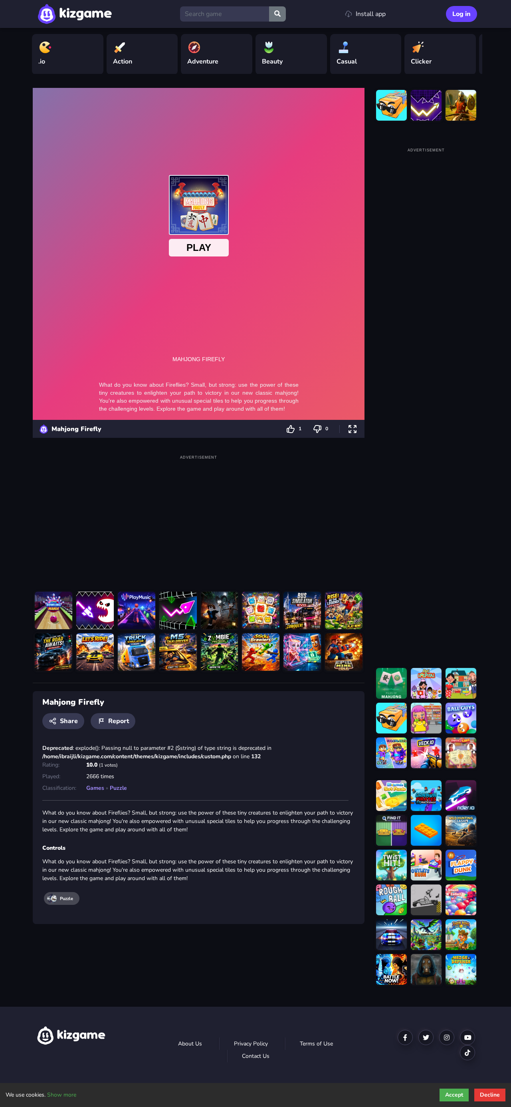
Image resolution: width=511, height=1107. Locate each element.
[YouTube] (467, 1037)
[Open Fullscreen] (352, 429)
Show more (61, 1095)
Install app (371, 14)
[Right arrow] (472, 54)
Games (95, 788)
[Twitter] (426, 1037)
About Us (190, 1043)
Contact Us (255, 1056)
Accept (454, 1095)
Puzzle (118, 788)
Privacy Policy (251, 1043)
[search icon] (277, 14)
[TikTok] (467, 1052)
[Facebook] (405, 1037)
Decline (490, 1095)
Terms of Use (316, 1043)
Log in (461, 14)
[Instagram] (446, 1037)
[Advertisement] (198, 518)
